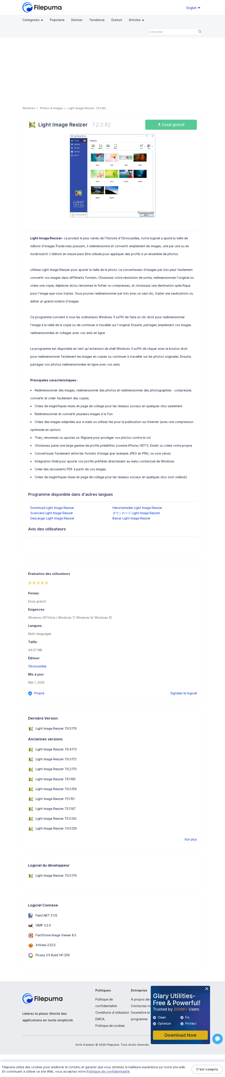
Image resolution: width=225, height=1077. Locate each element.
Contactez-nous (143, 1006)
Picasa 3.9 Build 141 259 (53, 955)
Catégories (31, 20)
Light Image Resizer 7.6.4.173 (56, 749)
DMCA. (100, 1019)
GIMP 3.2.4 (43, 925)
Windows (28, 108)
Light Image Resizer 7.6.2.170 (56, 769)
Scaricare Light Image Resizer (51, 513)
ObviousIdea (37, 666)
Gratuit (116, 20)
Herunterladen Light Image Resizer (137, 508)
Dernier (76, 20)
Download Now (180, 1035)
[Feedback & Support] (217, 1039)
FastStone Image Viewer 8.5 (56, 935)
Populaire (57, 20)
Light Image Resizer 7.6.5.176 (56, 728)
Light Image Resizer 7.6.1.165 (56, 779)
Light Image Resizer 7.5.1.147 (56, 808)
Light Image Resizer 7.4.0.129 (56, 828)
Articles (135, 20)
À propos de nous (144, 999)
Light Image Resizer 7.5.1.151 (55, 799)
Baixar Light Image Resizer (131, 518)
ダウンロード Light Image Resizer (136, 513)
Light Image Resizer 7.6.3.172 (56, 759)
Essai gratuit (173, 124)
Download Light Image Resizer (52, 508)
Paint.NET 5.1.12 (46, 915)
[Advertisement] (112, 72)
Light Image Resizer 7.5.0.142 (56, 818)
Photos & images (51, 108)
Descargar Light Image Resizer (52, 518)
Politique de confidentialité (108, 1071)
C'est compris (207, 1069)
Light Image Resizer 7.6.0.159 (56, 789)
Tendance (97, 20)
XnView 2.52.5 (46, 945)
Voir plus (190, 839)
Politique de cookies (110, 1025)
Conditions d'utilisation (112, 1012)
